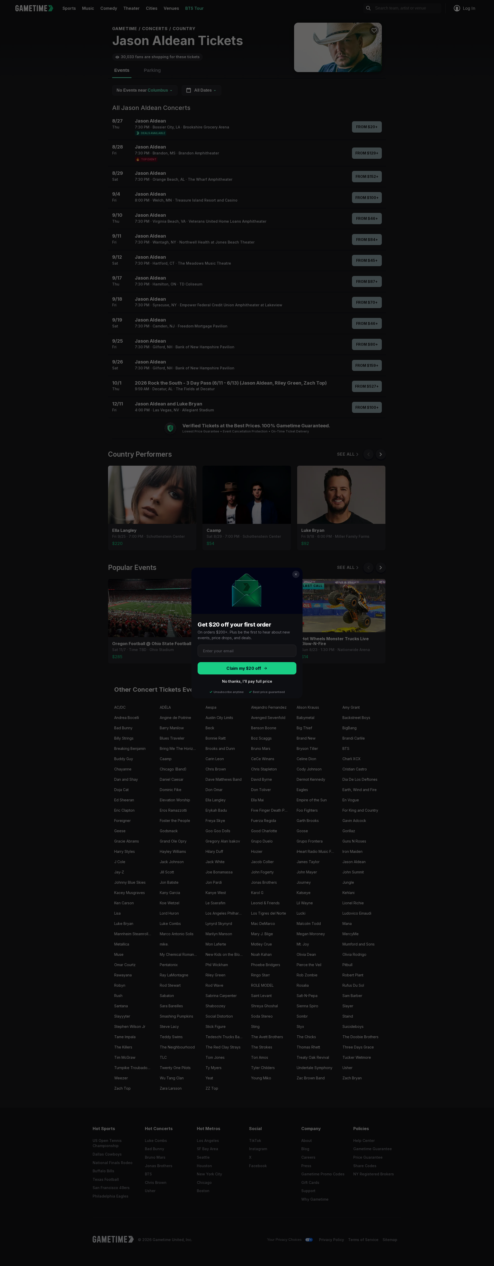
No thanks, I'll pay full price (247, 681)
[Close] (295, 574)
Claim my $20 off (243, 668)
